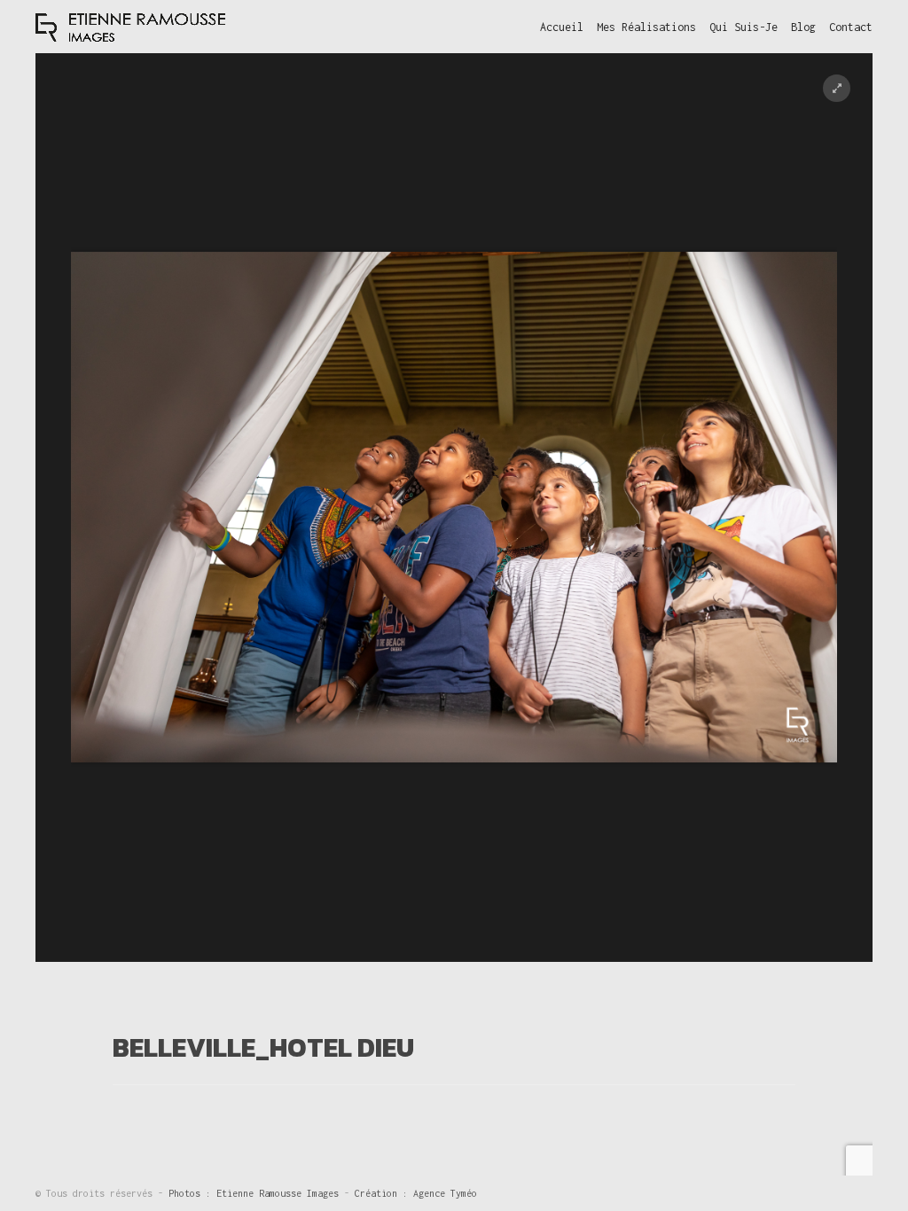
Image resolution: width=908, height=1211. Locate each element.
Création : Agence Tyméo (416, 1193)
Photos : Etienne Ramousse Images (256, 1193)
